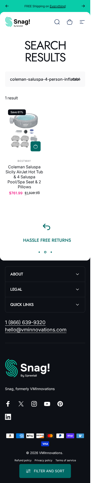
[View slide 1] (39, 252)
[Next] (83, 6)
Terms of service (65, 460)
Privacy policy (43, 460)
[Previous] (7, 6)
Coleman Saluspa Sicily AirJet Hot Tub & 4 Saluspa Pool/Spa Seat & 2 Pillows (24, 176)
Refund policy (23, 460)
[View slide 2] (45, 252)
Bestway (24, 160)
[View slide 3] (51, 252)
